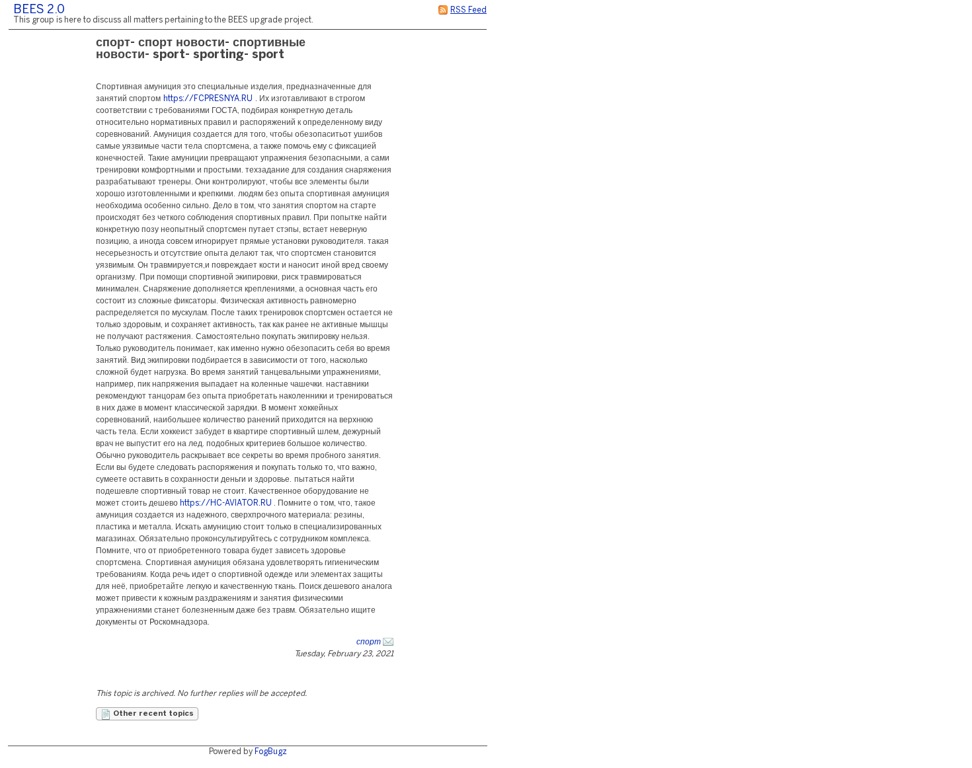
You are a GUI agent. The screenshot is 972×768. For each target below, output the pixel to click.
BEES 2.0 (39, 10)
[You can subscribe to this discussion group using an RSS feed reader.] (443, 10)
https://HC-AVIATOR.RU (226, 503)
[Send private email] (388, 642)
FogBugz (271, 751)
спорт (368, 642)
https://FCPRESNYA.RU (208, 98)
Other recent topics (152, 713)
